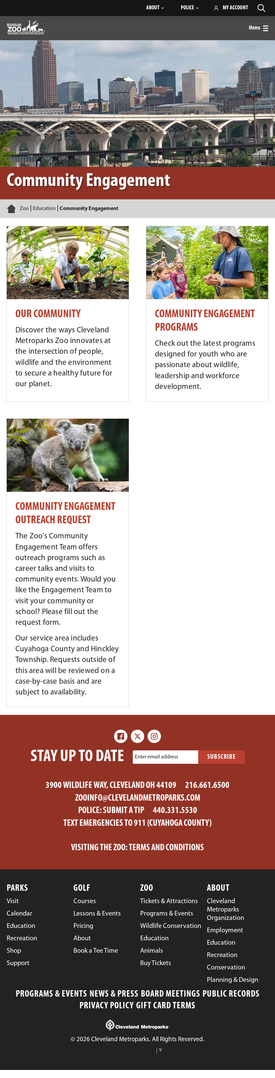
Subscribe (221, 757)
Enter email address (156, 757)
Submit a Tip (123, 810)
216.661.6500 (207, 785)
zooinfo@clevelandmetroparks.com (137, 798)
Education (44, 208)
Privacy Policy (106, 1006)
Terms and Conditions (166, 848)
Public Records (231, 994)
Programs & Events (51, 994)
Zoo (24, 208)
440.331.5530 (175, 810)
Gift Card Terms (166, 1006)
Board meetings (170, 994)
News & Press (114, 994)
